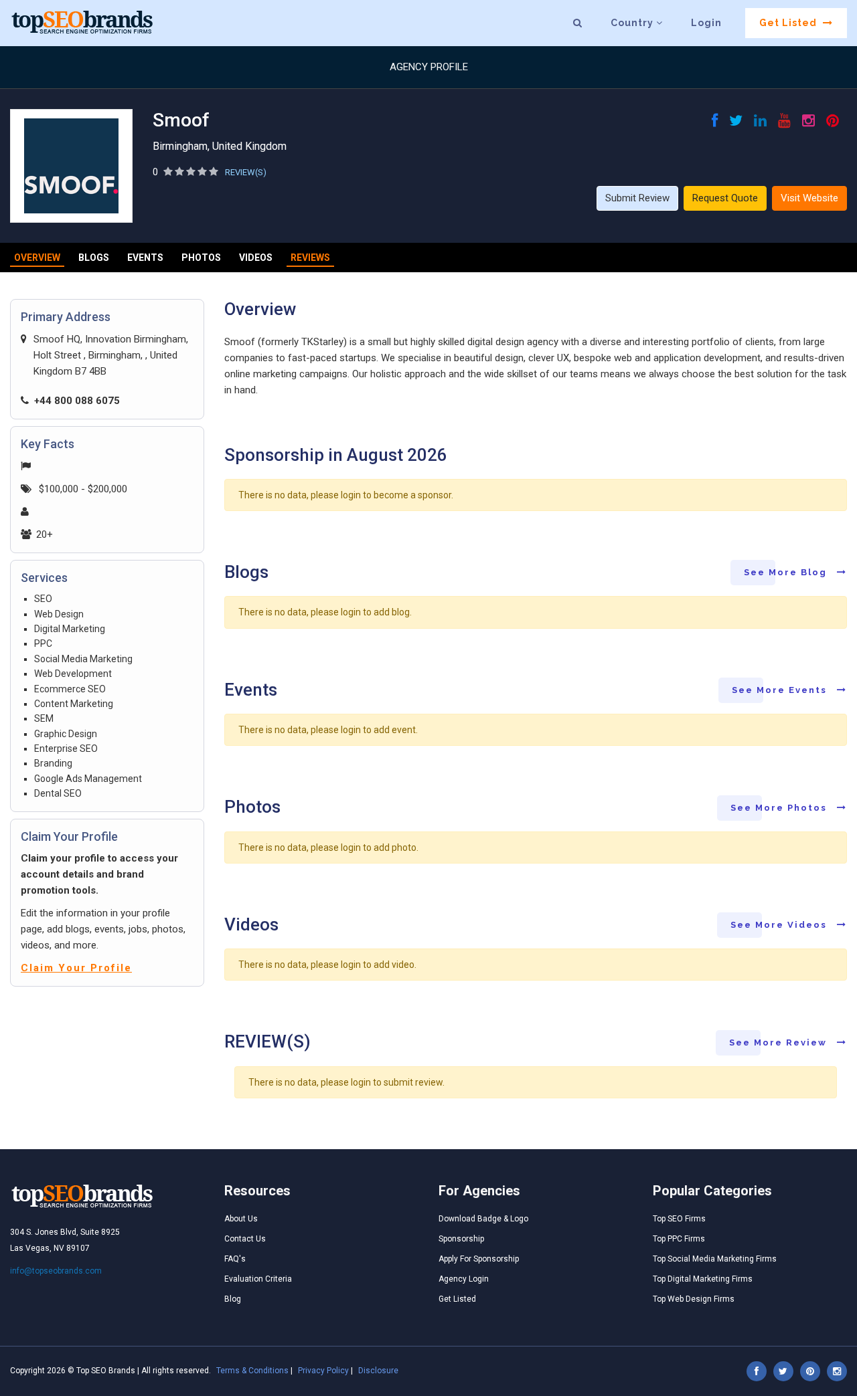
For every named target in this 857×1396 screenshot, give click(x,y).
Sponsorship (461, 1238)
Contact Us (245, 1238)
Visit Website (809, 198)
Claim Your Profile (76, 968)
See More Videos (780, 925)
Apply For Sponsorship (479, 1259)
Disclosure (378, 1370)
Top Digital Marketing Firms (703, 1279)
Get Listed (789, 22)
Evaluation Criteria (258, 1279)
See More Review (779, 1042)
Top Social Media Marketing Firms (715, 1259)
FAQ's (235, 1259)
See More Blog (787, 572)
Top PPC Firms (679, 1238)
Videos (255, 257)
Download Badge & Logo (483, 1218)
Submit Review (637, 198)
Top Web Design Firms (693, 1299)
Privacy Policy (323, 1370)
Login (706, 22)
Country (633, 22)
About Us (241, 1218)
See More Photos (780, 808)
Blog (232, 1299)
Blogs (93, 257)
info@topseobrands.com (56, 1271)
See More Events (781, 690)
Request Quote (725, 198)
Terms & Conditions (252, 1370)
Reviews (310, 257)
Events (145, 257)
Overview (37, 257)
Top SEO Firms (679, 1218)
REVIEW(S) (245, 172)
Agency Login (464, 1279)
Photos (201, 257)
